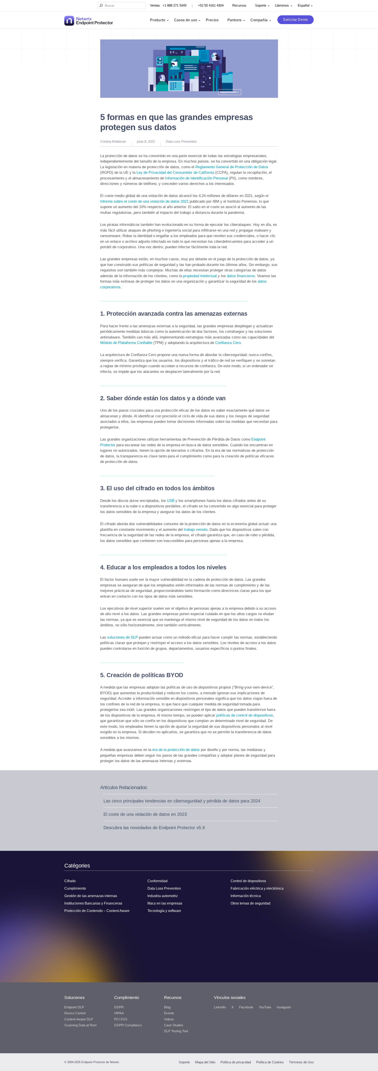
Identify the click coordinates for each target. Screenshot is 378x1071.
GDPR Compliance (128, 1025)
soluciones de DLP (122, 637)
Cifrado (70, 881)
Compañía (259, 20)
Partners (235, 20)
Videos (169, 1019)
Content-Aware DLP (78, 1019)
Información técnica (246, 896)
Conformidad (157, 881)
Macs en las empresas (164, 903)
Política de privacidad (235, 1062)
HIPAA (119, 1013)
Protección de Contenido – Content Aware (97, 911)
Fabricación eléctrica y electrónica (257, 888)
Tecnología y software (164, 911)
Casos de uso (185, 20)
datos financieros (241, 276)
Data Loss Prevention (181, 141)
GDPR (119, 1007)
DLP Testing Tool (176, 1031)
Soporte (260, 5)
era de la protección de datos (176, 750)
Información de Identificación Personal (196, 178)
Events (169, 1013)
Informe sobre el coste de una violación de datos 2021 (144, 201)
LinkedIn (220, 1007)
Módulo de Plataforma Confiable (126, 343)
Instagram (284, 1007)
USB (170, 501)
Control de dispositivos (248, 881)
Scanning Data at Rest (80, 1025)
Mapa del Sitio (205, 1062)
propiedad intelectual (200, 276)
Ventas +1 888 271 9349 (168, 5)
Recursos (239, 5)
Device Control (75, 1013)
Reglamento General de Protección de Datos (231, 167)
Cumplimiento (75, 888)
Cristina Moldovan (113, 141)
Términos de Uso (301, 1062)
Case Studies (173, 1025)
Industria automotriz (162, 896)
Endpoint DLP (74, 1007)
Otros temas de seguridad (250, 903)
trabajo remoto (195, 530)
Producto (157, 20)
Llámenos (282, 5)
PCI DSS (120, 1019)
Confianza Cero (228, 343)
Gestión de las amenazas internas (90, 896)
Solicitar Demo (295, 19)
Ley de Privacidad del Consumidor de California (175, 172)
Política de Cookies (270, 1062)
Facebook (246, 1007)
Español (303, 5)
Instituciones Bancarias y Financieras (93, 903)
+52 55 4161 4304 (211, 5)
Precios (212, 20)
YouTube (265, 1007)
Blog (167, 1007)
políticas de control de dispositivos (244, 715)
